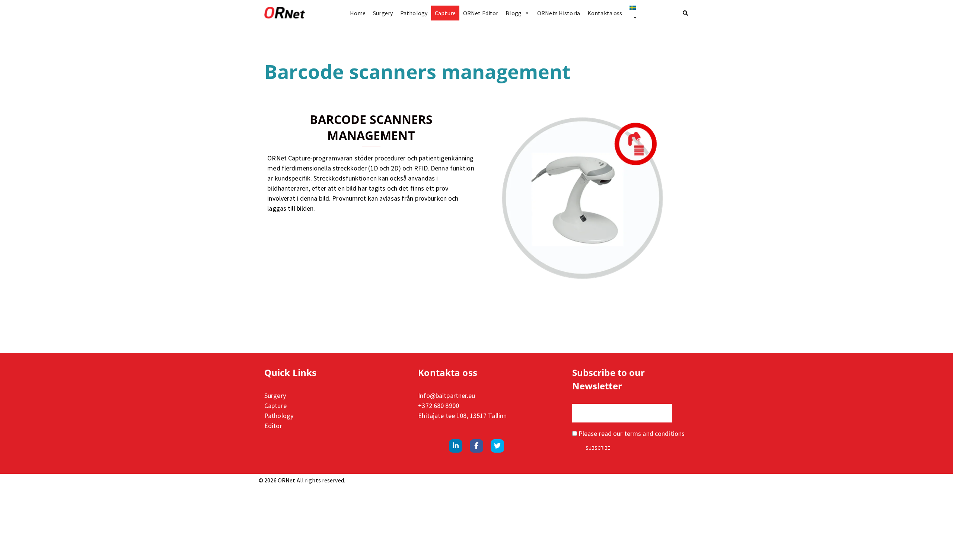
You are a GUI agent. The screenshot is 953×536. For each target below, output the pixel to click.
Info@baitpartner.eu (446, 395)
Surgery (383, 13)
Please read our (631, 433)
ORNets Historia (558, 13)
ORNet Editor (480, 13)
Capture (445, 13)
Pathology (413, 13)
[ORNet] (284, 13)
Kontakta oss (604, 13)
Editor (273, 425)
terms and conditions (654, 433)
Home (358, 13)
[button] (686, 13)
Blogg (514, 13)
